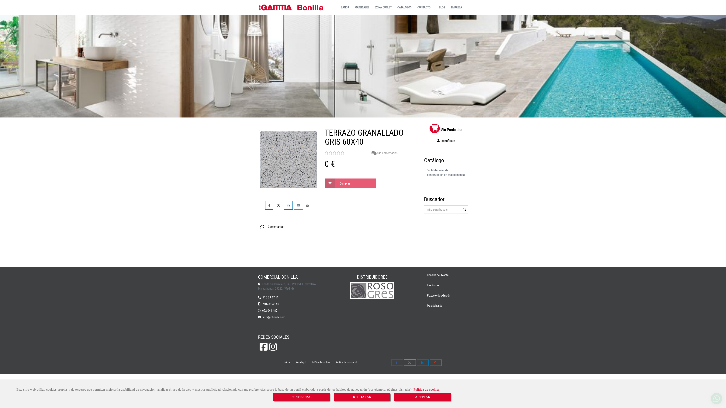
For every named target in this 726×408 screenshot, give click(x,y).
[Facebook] (264, 349)
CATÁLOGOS (404, 7)
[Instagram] (273, 349)
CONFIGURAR (302, 397)
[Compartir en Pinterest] (436, 362)
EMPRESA (456, 7)
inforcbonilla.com (274, 317)
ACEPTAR (422, 397)
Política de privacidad (346, 362)
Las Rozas (433, 285)
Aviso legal (301, 362)
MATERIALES (362, 7)
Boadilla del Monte (438, 275)
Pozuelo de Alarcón (438, 295)
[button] (446, 140)
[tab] (277, 226)
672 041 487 (269, 310)
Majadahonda (434, 306)
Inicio (287, 362)
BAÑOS (345, 7)
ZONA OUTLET (383, 7)
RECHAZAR (362, 397)
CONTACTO (424, 7)
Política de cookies (426, 389)
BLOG (442, 7)
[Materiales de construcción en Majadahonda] (428, 170)
